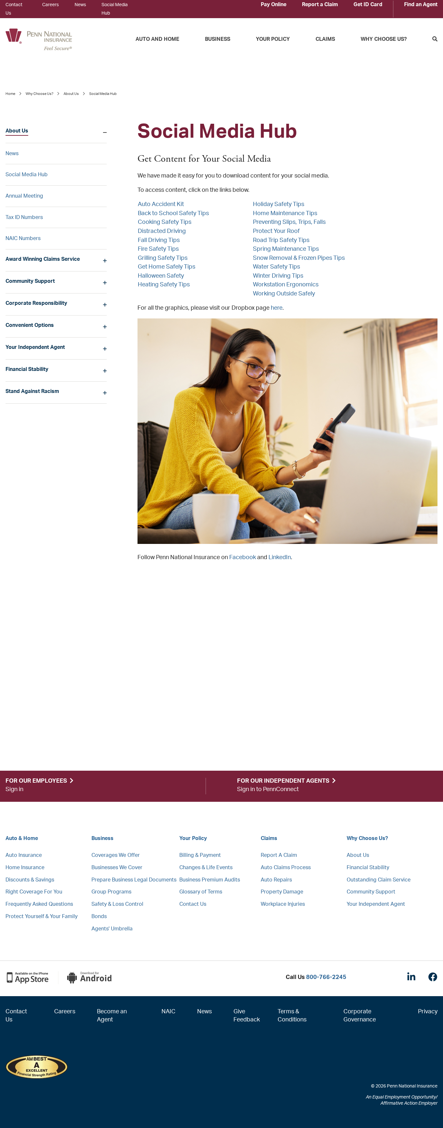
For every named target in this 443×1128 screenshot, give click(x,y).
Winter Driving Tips (278, 276)
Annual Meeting (24, 196)
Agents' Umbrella (112, 928)
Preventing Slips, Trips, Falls (289, 222)
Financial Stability (27, 369)
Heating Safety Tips (164, 285)
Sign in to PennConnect (268, 789)
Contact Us (192, 904)
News (80, 5)
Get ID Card (367, 4)
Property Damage (282, 891)
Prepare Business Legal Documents (133, 879)
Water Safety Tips (276, 267)
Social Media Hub (27, 174)
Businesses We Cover (116, 867)
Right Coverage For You (34, 891)
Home (10, 94)
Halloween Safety (161, 276)
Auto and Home (157, 39)
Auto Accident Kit (161, 204)
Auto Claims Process (286, 867)
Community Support (30, 281)
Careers (50, 5)
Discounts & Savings (30, 879)
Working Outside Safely (284, 294)
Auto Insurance (24, 855)
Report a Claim (320, 4)
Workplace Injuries (283, 904)
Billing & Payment (200, 855)
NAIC (168, 1012)
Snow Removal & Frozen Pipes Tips (299, 258)
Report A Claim (279, 855)
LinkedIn (280, 557)
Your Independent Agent (35, 347)
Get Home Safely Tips (166, 267)
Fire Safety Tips (158, 249)
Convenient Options (30, 325)
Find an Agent (420, 4)
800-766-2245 (326, 977)
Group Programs (111, 891)
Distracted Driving (162, 231)
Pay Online (273, 4)
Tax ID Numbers (24, 217)
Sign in (14, 789)
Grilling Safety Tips (162, 258)
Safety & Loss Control (117, 904)
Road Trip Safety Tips (281, 240)
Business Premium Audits (209, 879)
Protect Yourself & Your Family (42, 916)
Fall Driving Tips (159, 240)
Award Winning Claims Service (43, 259)
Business (217, 39)
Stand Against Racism (32, 391)
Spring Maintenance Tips (286, 249)
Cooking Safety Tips (164, 222)
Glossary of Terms (200, 891)
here (276, 308)
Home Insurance (25, 867)
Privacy (427, 1012)
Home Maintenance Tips (285, 213)
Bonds (99, 916)
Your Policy (273, 39)
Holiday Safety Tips (278, 204)
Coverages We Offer (115, 855)
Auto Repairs (276, 879)
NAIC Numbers (23, 238)
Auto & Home (22, 838)
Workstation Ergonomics (285, 285)
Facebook (242, 557)
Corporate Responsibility (36, 303)
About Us (71, 94)
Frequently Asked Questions (39, 904)
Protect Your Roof (276, 231)
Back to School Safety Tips (173, 213)
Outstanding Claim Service (379, 879)
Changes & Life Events (206, 867)
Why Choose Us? (384, 39)
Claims (325, 39)
